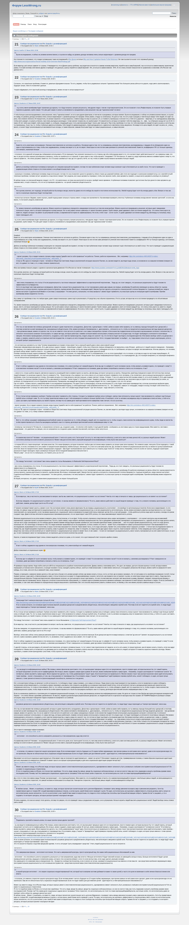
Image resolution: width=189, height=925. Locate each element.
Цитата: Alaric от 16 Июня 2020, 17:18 (26, 492)
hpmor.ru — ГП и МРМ (130, 5)
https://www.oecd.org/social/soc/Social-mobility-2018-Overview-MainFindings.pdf (42, 61)
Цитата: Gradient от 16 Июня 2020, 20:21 (27, 252)
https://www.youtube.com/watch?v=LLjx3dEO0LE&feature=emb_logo (115, 268)
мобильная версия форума (161, 5)
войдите (41, 13)
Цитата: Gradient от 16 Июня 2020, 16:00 (27, 596)
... (27, 39)
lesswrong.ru (116, 5)
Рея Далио (72, 59)
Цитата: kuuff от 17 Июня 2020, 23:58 (26, 50)
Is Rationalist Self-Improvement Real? (83, 620)
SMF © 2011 (95, 919)
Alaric (37, 46)
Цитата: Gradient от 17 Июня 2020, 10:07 (27, 103)
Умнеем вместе (144, 5)
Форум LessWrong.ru (26, 5)
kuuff (36, 99)
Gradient (38, 79)
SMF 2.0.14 (90, 919)
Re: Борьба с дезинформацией (55, 44)
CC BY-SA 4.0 (95, 917)
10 (28, 39)
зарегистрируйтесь (53, 13)
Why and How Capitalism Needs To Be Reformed (100, 59)
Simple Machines (100, 919)
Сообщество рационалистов (31, 44)
